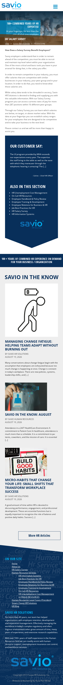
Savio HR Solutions (18, 353)
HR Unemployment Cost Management (29, 192)
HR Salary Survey (20, 211)
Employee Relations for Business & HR (29, 205)
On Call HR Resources (22, 195)
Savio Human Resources (21, 419)
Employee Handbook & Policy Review (29, 198)
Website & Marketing (22, 680)
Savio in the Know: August (28, 414)
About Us (16, 566)
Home (7, 43)
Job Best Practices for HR (23, 208)
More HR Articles (39, 535)
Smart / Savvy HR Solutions (24, 603)
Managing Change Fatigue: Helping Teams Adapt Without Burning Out (31, 345)
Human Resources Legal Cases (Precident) (31, 600)
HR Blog (15, 606)
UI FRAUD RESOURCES (28, 597)
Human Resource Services (21, 43)
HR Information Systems (23, 214)
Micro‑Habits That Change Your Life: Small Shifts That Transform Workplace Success (29, 486)
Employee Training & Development (28, 201)
